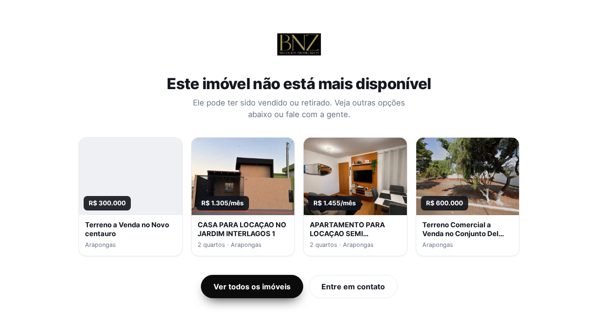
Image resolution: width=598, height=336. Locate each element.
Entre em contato (353, 286)
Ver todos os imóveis (252, 286)
